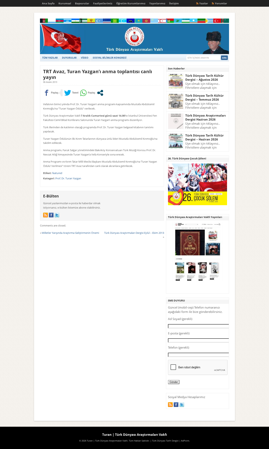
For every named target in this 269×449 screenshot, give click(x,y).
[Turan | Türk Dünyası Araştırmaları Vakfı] (134, 53)
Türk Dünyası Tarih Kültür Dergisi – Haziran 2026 (204, 137)
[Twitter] (57, 215)
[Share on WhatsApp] (87, 92)
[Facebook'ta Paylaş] (50, 92)
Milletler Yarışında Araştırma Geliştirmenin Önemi (70, 233)
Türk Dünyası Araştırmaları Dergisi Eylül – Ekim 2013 (134, 233)
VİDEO (84, 57)
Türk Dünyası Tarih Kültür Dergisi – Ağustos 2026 (204, 78)
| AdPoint (184, 440)
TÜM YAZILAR (50, 57)
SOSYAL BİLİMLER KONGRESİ (109, 57)
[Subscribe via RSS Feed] (45, 215)
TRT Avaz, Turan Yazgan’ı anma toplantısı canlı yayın (97, 74)
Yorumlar (221, 3)
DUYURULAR (69, 57)
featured (57, 173)
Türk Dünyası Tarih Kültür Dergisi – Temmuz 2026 (204, 98)
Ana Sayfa (48, 3)
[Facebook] (51, 215)
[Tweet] (71, 92)
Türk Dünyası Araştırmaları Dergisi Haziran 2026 (205, 117)
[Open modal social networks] (100, 92)
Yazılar (203, 3)
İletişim (174, 3)
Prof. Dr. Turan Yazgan (68, 178)
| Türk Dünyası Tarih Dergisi (164, 440)
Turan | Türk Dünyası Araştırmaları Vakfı (134, 434)
